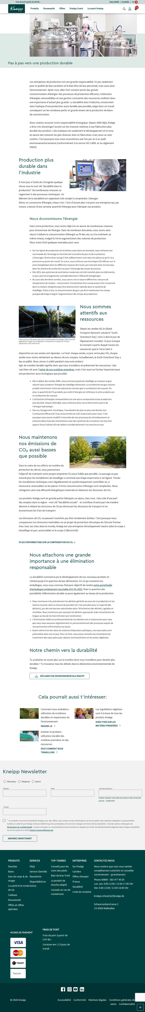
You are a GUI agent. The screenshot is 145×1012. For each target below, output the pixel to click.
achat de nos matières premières (56, 369)
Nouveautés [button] (49, 8)
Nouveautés (14, 899)
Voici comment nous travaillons (52, 750)
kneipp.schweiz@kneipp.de (41, 830)
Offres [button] (62, 8)
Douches (12, 866)
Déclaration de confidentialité (19, 827)
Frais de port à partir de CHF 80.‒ (28, 2)
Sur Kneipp (78, 866)
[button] (129, 8)
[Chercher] (123, 8)
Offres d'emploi (80, 876)
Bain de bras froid (60, 875)
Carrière (76, 871)
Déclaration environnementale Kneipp (62, 676)
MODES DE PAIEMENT (21, 932)
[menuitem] (34, 8)
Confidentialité (127, 1004)
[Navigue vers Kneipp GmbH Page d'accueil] (16, 8)
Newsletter (35, 876)
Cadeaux (12, 895)
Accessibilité (64, 1000)
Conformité (79, 1000)
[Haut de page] (140, 1007)
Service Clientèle (38, 871)
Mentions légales (97, 1000)
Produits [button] (34, 8)
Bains (11, 871)
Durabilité (125, 2)
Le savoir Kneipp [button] (95, 8)
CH (133, 2)
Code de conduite (81, 891)
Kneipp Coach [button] (76, 8)
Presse (76, 881)
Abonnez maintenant (20, 838)
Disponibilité (114, 2)
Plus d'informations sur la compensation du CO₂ (46, 542)
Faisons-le (47, 726)
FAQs (32, 866)
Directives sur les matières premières (107, 723)
